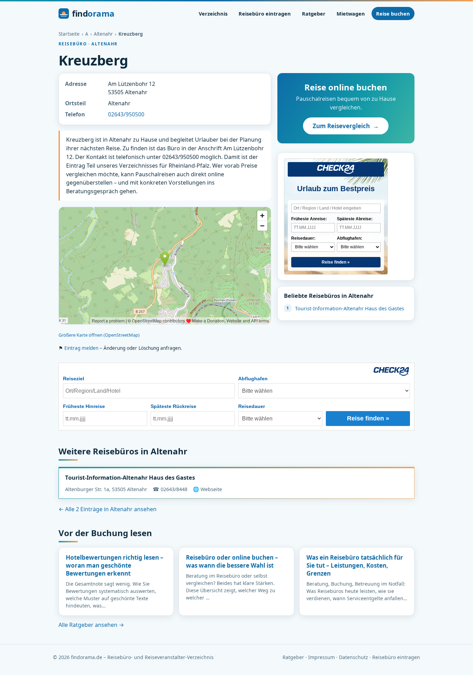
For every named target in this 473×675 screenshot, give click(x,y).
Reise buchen (393, 13)
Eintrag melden (81, 348)
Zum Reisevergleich (346, 126)
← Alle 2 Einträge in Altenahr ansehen (108, 509)
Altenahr (103, 34)
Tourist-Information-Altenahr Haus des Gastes (349, 308)
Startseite (69, 34)
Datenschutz (353, 657)
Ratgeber (313, 13)
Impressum (321, 657)
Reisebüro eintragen (265, 13)
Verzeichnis (213, 13)
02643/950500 (126, 114)
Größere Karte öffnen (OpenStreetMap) (99, 335)
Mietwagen (351, 13)
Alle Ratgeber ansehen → (91, 625)
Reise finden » (336, 262)
